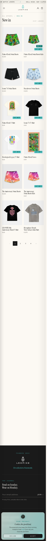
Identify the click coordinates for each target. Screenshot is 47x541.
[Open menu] (4, 8)
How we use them (23, 531)
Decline (13, 536)
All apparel (7, 16)
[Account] (38, 8)
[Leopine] (23, 8)
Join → (41, 494)
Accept (33, 536)
